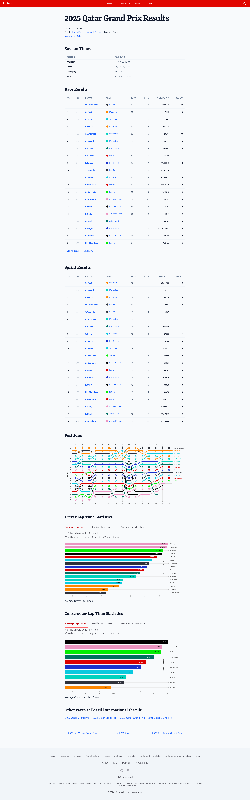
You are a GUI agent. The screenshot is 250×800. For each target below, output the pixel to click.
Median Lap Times (102, 526)
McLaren (113, 112)
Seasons (65, 756)
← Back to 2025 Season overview (79, 251)
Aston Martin (115, 148)
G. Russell (89, 141)
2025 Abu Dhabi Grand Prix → (168, 733)
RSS (115, 762)
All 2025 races (124, 733)
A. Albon (89, 177)
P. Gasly (88, 214)
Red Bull (113, 104)
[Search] (245, 4)
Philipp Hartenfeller (133, 792)
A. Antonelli (90, 134)
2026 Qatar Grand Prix (77, 717)
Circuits (131, 756)
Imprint (126, 762)
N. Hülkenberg (91, 243)
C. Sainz (88, 119)
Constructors (92, 756)
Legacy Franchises (113, 756)
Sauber (112, 192)
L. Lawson (89, 163)
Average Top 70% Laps (133, 526)
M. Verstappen (91, 104)
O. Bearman (90, 235)
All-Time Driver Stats (150, 756)
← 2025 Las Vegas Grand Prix (81, 733)
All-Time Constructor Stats (178, 756)
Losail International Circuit (87, 32)
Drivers (77, 756)
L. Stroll (88, 221)
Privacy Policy (141, 762)
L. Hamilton (90, 185)
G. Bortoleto (90, 192)
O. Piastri (89, 112)
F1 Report (9, 3)
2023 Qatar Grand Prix (132, 717)
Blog (198, 756)
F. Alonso (89, 148)
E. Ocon (88, 206)
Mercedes (113, 133)
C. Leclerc (89, 155)
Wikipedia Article (74, 36)
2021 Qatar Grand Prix (160, 717)
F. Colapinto (90, 199)
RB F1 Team (114, 163)
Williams (113, 119)
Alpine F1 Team (116, 199)
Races (52, 756)
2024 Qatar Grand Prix (105, 717)
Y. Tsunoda (90, 170)
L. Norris (89, 126)
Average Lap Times (75, 526)
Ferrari (112, 155)
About (105, 762)
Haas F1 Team (115, 206)
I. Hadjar (89, 228)
